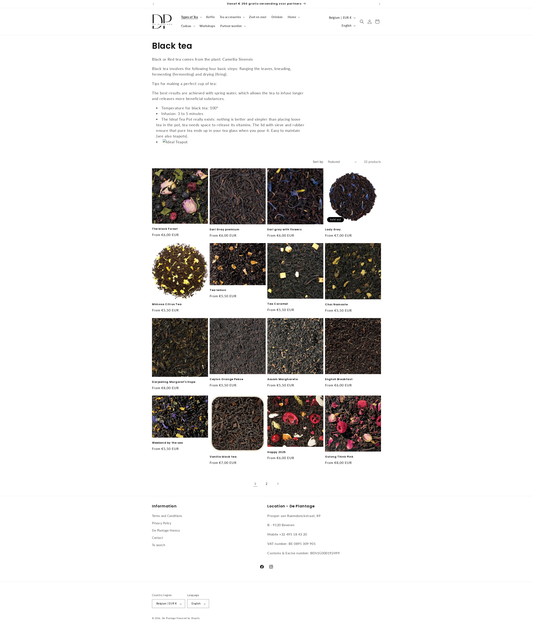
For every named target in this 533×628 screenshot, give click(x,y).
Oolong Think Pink (339, 457)
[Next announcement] (379, 4)
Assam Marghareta (282, 379)
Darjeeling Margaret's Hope (174, 382)
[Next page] (277, 483)
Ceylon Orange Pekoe (226, 379)
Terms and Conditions (167, 515)
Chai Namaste (336, 304)
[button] (191, 17)
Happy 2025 (276, 452)
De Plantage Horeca (166, 530)
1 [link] (255, 484)
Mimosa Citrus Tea (167, 304)
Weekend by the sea (167, 443)
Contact (157, 537)
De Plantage (169, 618)
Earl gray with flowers (284, 229)
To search (158, 545)
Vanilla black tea (223, 457)
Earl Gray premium (224, 229)
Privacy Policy (161, 523)
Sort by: (318, 162)
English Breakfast (338, 379)
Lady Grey (333, 229)
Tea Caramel (277, 304)
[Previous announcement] (153, 4)
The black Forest (165, 229)
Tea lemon (218, 290)
